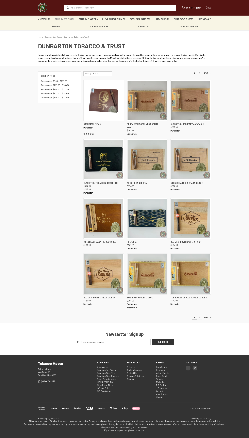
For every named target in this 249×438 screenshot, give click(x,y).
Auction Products (99, 26)
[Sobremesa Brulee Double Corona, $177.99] (190, 274)
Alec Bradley (162, 394)
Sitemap (130, 379)
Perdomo (160, 370)
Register (197, 8)
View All (159, 397)
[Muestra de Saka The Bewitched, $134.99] (103, 218)
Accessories (44, 19)
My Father (160, 382)
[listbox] (102, 74)
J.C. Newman (162, 388)
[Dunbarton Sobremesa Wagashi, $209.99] (190, 101)
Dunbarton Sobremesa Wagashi (187, 124)
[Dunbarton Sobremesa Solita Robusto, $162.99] (147, 101)
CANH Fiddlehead (92, 124)
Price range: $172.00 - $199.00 (55, 93)
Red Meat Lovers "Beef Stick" (185, 242)
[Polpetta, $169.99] (147, 218)
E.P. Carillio (161, 385)
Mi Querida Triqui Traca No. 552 (186, 183)
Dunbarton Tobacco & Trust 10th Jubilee (100, 185)
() (209, 8)
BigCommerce (53, 419)
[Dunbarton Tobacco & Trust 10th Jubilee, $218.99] (103, 159)
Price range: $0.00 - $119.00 (54, 81)
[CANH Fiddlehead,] (103, 101)
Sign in (187, 8)
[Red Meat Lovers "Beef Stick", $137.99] (190, 218)
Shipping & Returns (189, 26)
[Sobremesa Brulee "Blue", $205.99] (147, 274)
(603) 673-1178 (48, 381)
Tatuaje (159, 379)
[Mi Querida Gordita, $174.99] (147, 159)
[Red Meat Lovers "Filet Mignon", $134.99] (103, 274)
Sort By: (88, 74)
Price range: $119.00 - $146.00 (55, 85)
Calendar (55, 26)
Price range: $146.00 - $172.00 (55, 89)
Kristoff (159, 391)
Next (206, 73)
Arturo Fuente (162, 373)
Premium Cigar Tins (88, 19)
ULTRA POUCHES (162, 19)
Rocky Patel (161, 376)
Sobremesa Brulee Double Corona (188, 297)
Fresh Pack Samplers (140, 19)
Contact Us (144, 26)
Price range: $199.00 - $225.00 (55, 97)
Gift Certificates (104, 391)
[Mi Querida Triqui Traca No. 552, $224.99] (190, 159)
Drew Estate (161, 367)
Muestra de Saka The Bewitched (99, 242)
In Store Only (204, 19)
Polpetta (131, 242)
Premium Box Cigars (64, 19)
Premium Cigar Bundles (113, 19)
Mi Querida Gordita (137, 183)
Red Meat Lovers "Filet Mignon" (99, 297)
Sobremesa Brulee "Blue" (140, 297)
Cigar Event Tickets (183, 19)
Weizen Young (205, 419)
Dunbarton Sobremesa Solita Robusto (142, 126)
